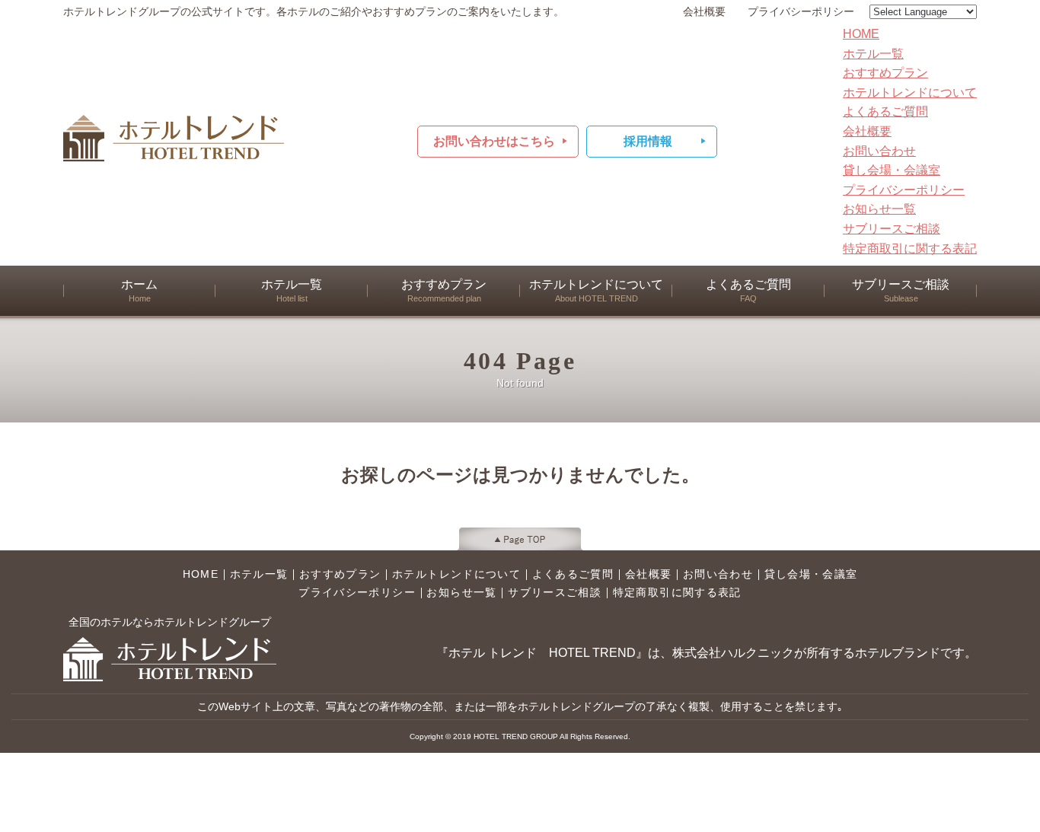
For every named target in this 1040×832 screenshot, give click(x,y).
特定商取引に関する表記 (910, 248)
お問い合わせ (879, 151)
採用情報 (648, 141)
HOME (861, 33)
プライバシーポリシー (801, 12)
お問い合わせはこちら (494, 141)
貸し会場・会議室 (891, 170)
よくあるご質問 (885, 111)
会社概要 (704, 12)
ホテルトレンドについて (910, 92)
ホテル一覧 (873, 53)
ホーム (139, 290)
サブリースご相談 (891, 228)
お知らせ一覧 (879, 208)
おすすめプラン (885, 72)
